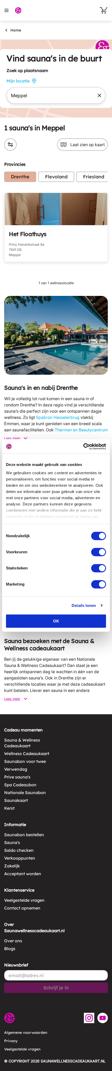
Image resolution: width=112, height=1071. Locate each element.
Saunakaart (16, 800)
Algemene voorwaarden (25, 1032)
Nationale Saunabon (25, 792)
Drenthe (20, 177)
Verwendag (15, 769)
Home (15, 30)
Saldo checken (19, 850)
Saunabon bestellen (24, 834)
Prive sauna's (17, 777)
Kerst (9, 808)
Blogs (9, 948)
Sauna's (12, 842)
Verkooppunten (19, 858)
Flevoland (56, 177)
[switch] (98, 552)
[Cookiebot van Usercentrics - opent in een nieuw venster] (83, 446)
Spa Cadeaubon (20, 784)
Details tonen (84, 605)
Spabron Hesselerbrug (57, 417)
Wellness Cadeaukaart (26, 753)
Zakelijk (12, 865)
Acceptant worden (22, 873)
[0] (103, 10)
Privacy (10, 1040)
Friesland (93, 177)
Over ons (13, 940)
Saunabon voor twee (25, 761)
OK (56, 621)
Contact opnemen (22, 908)
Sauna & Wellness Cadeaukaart (22, 742)
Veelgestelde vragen (24, 900)
